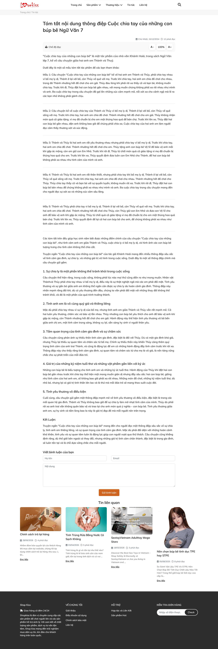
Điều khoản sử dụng (76, 615)
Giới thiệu (71, 610)
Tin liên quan (109, 502)
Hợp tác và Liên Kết (121, 610)
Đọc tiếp (24, 559)
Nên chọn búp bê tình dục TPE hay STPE (176, 553)
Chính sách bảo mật (76, 620)
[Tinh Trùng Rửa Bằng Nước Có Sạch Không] (86, 519)
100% (161, 46)
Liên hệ (69, 625)
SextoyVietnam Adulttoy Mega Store (130, 539)
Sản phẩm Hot (118, 615)
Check (191, 612)
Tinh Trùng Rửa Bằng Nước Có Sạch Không (85, 537)
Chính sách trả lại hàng (34, 534)
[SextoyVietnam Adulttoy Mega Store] (131, 521)
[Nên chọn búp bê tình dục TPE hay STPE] (177, 527)
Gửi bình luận (109, 492)
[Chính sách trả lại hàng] (40, 519)
